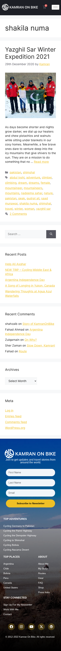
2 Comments (18, 214)
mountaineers (33, 188)
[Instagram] (21, 626)
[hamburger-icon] (55, 7)
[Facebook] (11, 626)
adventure (33, 177)
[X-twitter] (41, 626)
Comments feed (16, 422)
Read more (41, 161)
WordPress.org (15, 428)
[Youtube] (31, 626)
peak (21, 198)
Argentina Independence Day (25, 280)
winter (18, 208)
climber (47, 177)
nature (48, 193)
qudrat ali (33, 198)
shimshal (29, 172)
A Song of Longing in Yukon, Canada (30, 285)
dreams (34, 182)
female (45, 182)
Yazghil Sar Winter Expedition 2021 (30, 53)
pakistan (15, 172)
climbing (10, 182)
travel (9, 208)
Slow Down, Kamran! (41, 345)
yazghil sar (43, 208)
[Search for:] (25, 234)
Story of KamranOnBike (38, 324)
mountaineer (13, 188)
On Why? (31, 339)
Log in (9, 410)
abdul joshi (17, 177)
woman (29, 208)
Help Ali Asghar (15, 264)
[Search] (51, 234)
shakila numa (28, 203)
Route (23, 351)
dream (22, 182)
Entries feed (13, 416)
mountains (12, 193)
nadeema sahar (31, 193)
